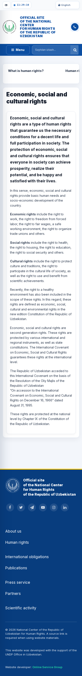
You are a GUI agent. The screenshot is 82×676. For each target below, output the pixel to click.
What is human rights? (26, 71)
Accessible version (6, 5)
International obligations (27, 557)
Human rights (17, 542)
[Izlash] (75, 49)
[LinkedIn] (65, 507)
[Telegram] (32, 507)
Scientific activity (20, 608)
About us (13, 531)
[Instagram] (54, 507)
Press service (17, 582)
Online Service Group (47, 667)
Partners (13, 593)
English (65, 5)
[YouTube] (43, 507)
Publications (16, 568)
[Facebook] (10, 507)
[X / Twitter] (21, 507)
